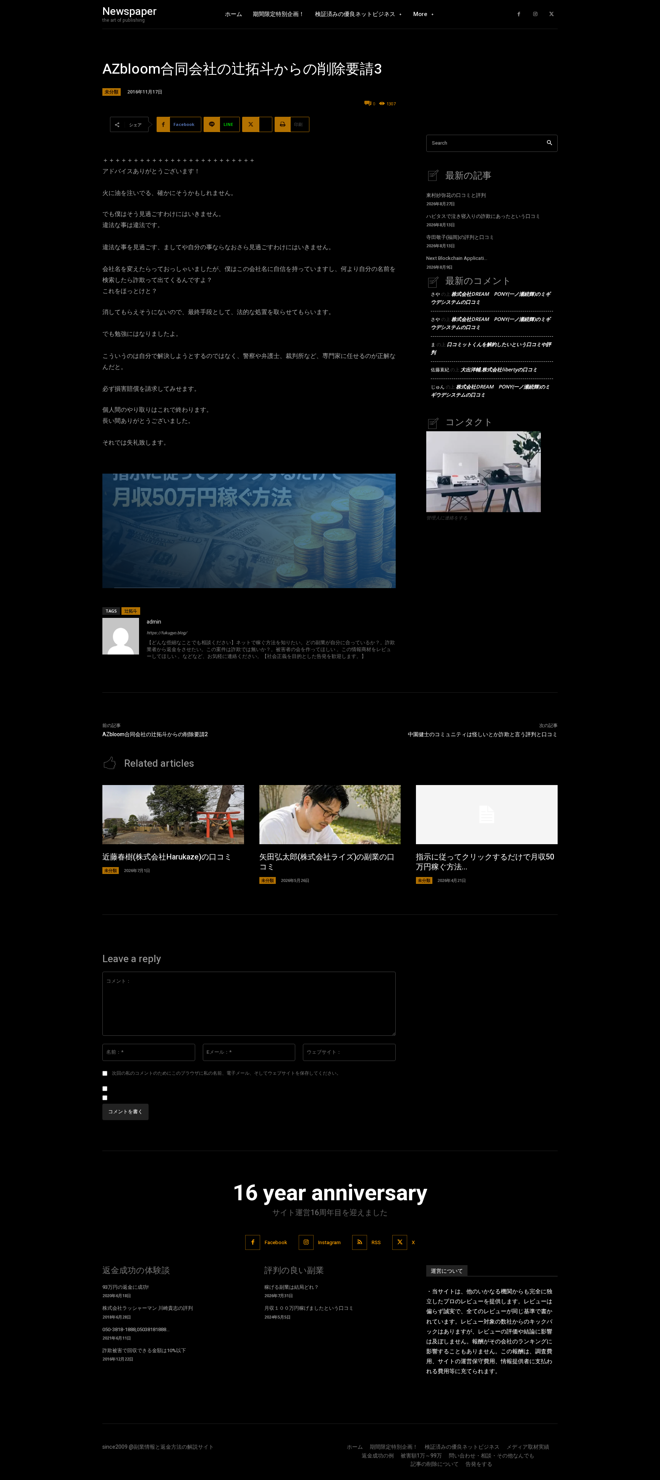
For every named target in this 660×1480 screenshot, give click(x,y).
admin (154, 622)
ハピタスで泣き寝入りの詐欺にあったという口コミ (483, 216)
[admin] (120, 640)
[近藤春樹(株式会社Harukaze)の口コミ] (173, 815)
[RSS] (359, 1242)
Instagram (329, 1242)
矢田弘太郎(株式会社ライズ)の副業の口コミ (327, 861)
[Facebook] (519, 14)
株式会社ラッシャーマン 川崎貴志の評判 (147, 1308)
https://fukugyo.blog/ (167, 633)
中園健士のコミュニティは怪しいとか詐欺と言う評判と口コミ (483, 734)
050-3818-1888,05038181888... (136, 1329)
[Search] (549, 143)
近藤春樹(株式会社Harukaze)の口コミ (167, 857)
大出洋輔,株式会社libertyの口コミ (499, 369)
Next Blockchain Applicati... (456, 258)
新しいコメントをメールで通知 (145, 1089)
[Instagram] (535, 14)
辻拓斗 (131, 611)
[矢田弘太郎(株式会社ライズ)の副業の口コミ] (330, 815)
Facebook (276, 1242)
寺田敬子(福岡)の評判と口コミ (460, 237)
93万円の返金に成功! (125, 1287)
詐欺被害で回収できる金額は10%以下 (144, 1350)
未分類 (111, 92)
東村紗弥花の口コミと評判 (456, 195)
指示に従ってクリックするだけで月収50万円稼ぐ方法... (485, 861)
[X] (551, 14)
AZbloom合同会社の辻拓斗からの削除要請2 (155, 734)
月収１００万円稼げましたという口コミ (309, 1308)
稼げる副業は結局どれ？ (291, 1287)
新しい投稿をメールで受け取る (145, 1098)
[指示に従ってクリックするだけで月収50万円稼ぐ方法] (487, 815)
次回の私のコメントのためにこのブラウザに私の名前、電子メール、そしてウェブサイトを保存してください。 (226, 1073)
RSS (376, 1242)
